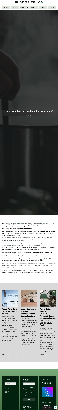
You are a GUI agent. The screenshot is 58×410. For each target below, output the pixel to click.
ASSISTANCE (7, 390)
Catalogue (7, 391)
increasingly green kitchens (42, 259)
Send (29, 399)
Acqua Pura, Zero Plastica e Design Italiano (9, 311)
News (6, 392)
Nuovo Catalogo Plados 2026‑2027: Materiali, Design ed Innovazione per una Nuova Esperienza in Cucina (48, 317)
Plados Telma (5, 263)
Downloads (7, 388)
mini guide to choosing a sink (18, 223)
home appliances (10, 265)
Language (32, 387)
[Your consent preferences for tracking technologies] (55, 407)
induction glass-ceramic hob (15, 245)
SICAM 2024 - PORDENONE (28, 403)
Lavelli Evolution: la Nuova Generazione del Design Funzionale (28, 312)
